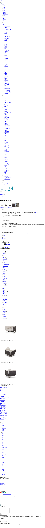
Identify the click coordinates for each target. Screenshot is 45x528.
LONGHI (5, 118)
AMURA (5, 27)
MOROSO (5, 136)
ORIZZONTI (6, 142)
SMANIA (5, 165)
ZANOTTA (5, 184)
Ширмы (3, 457)
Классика (3, 469)
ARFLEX (5, 32)
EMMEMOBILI (6, 74)
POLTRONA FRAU (6, 147)
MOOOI (5, 135)
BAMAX (5, 39)
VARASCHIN (6, 176)
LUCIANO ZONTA (6, 119)
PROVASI (5, 150)
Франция (3, 466)
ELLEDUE (5, 73)
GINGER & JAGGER (7, 90)
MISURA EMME (6, 132)
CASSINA (5, 52)
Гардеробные (4, 10)
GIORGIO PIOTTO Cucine (7, 92)
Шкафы (4, 9)
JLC (4, 104)
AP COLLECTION (6, 30)
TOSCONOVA (6, 171)
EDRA (5, 71)
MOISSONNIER (6, 133)
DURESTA (5, 69)
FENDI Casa (5, 78)
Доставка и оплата (4, 426)
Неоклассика (3, 470)
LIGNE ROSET (6, 116)
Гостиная (6, 246)
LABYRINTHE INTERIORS (7, 112)
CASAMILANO (6, 51)
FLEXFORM (6, 80)
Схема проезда (2, 479)
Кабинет (3, 437)
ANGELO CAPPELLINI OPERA (8, 29)
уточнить (13, 216)
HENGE (5, 97)
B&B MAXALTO (6, 38)
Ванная (2, 438)
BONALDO (5, 45)
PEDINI (5, 146)
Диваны (4, 7)
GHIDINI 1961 (6, 89)
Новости (3, 425)
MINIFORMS (6, 129)
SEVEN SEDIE (6, 163)
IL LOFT (5, 100)
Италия (4, 236)
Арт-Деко (3, 471)
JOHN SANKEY (6, 105)
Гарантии (3, 427)
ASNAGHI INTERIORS (7, 36)
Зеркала (4, 15)
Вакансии (3, 430)
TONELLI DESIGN (6, 170)
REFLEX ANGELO (6, 153)
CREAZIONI (6, 58)
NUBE (5, 138)
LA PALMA (5, 111)
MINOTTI (5, 130)
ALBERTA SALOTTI (7, 26)
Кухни (4, 5)
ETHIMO (5, 75)
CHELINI (5, 55)
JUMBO (5, 106)
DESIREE (5, 65)
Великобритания (4, 461)
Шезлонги (4, 19)
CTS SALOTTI (6, 59)
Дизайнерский (3, 474)
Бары (3, 17)
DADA (5, 60)
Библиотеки (4, 12)
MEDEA (5, 126)
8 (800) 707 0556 (2, 483)
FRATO (5, 85)
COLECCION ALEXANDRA (8, 56)
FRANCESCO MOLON (7, 83)
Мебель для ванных (5, 18)
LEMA (5, 115)
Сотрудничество (4, 428)
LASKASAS (5, 114)
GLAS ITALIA (6, 93)
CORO (5, 57)
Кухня (2, 433)
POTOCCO (5, 149)
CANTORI (5, 48)
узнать (13, 227)
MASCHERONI (6, 124)
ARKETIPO (5, 33)
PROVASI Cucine (6, 151)
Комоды (3, 451)
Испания (3, 463)
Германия (3, 462)
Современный (3, 473)
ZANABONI (6, 183)
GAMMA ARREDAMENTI (7, 88)
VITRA (5, 178)
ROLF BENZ (6, 155)
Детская (3, 436)
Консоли (4, 16)
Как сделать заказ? (8, 244)
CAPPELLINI (6, 49)
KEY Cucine (5, 109)
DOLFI (5, 67)
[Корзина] (1, 3)
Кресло (5, 235)
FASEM (5, 77)
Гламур (2, 472)
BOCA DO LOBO (6, 42)
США (2, 465)
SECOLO (5, 162)
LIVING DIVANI (6, 117)
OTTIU (5, 143)
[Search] (1, 191)
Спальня (3, 435)
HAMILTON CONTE (7, 96)
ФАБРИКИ (3, 24)
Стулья (4, 6)
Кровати (3, 449)
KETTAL (5, 108)
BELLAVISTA (6, 41)
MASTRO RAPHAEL (7, 125)
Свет (3, 21)
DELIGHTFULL (6, 64)
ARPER (5, 34)
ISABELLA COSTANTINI (7, 102)
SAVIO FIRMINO (6, 159)
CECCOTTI (5, 54)
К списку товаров (7, 207)
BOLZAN (5, 44)
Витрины (3, 448)
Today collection (6, 247)
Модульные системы (5, 14)
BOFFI (5, 43)
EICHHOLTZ (6, 72)
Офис (2, 439)
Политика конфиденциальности (7, 494)
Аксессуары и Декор (4, 458)
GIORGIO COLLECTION (7, 91)
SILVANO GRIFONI (6, 164)
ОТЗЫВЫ (3, 23)
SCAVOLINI (6, 161)
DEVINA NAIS (6, 66)
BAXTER (5, 40)
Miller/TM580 (10, 207)
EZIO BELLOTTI (6, 76)
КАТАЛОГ (3, 4)
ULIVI (5, 174)
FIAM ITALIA (6, 79)
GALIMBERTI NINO (7, 87)
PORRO (5, 148)
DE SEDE (5, 62)
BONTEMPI (5, 46)
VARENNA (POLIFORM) (7, 177)
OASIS (5, 140)
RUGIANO (5, 157)
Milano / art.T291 (2, 207)
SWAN (5, 166)
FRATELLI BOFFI (6, 84)
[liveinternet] (1, 490)
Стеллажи (3, 455)
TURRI (5, 173)
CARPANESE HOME (7, 50)
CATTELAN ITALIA (6, 53)
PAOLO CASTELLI (6, 145)
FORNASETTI (6, 82)
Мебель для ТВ (5, 13)
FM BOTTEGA (6, 81)
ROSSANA (5, 156)
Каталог (3, 423)
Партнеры (3, 429)
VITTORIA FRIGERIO (7, 179)
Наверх (1, 0)
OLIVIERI (5, 141)
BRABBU (5, 47)
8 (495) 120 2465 (37, 212)
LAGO (5, 113)
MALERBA (5, 121)
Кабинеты (4, 11)
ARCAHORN (6, 31)
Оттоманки (4, 8)
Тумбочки (3, 452)
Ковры (4, 20)
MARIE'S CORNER (6, 122)
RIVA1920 (5, 154)
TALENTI (5, 168)
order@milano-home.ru (2, 1)
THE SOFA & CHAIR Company (8, 169)
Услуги (2, 424)
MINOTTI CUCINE (6, 131)
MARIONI (5, 123)
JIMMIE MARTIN (6, 103)
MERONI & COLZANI (7, 128)
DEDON (5, 63)
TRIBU (5, 172)
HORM (5, 98)
